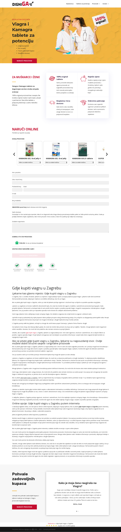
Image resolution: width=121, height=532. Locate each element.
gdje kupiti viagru (31, 333)
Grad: (25, 186)
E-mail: (14, 193)
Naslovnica (69, 4)
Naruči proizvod (24, 61)
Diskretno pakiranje (96, 101)
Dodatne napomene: (18, 221)
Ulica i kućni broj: (17, 179)
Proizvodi (95, 4)
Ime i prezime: (16, 172)
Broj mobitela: (16, 200)
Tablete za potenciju (83, 4)
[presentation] (14, 154)
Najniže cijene (94, 77)
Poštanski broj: (16, 186)
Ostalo (105, 4)
